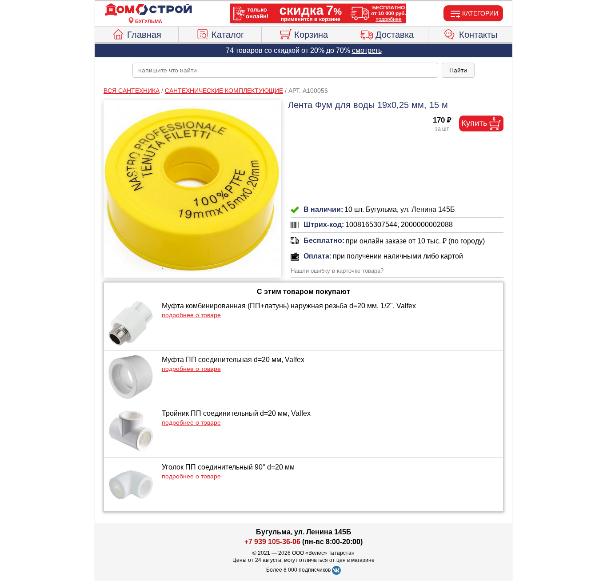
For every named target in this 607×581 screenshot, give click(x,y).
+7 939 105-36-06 (272, 541)
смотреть (367, 50)
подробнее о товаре (191, 314)
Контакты (478, 35)
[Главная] (148, 10)
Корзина (311, 35)
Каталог (228, 35)
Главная (144, 35)
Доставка (394, 35)
